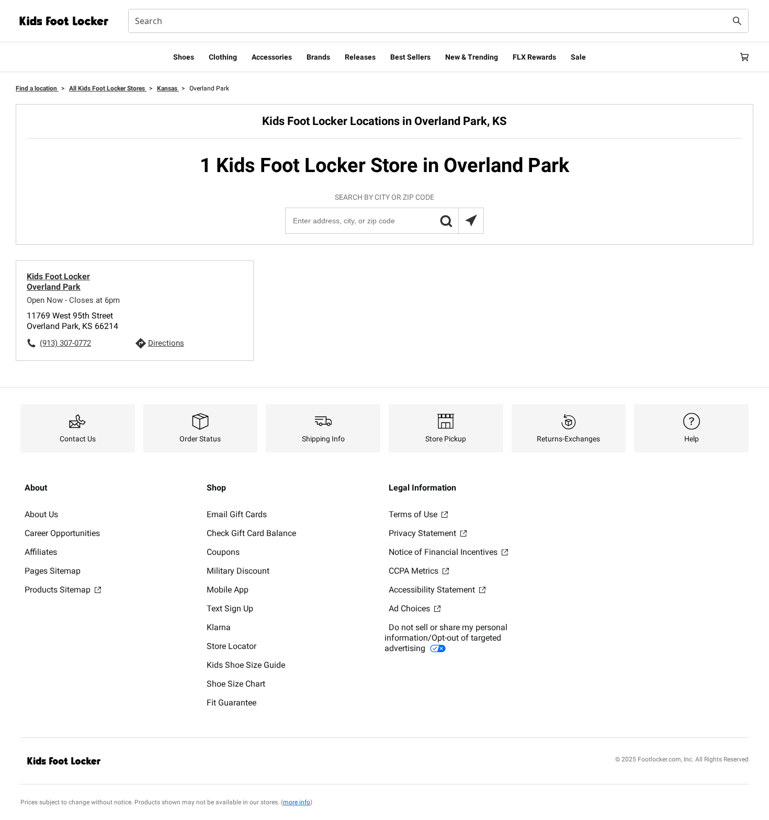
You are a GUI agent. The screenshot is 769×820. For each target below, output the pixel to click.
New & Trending (471, 57)
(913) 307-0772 (65, 343)
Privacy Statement (423, 533)
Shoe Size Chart (236, 684)
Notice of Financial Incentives (444, 552)
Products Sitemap (59, 590)
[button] (445, 220)
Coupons (223, 552)
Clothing (223, 57)
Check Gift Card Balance (251, 533)
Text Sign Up (230, 608)
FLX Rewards (534, 57)
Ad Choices (410, 608)
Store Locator (231, 646)
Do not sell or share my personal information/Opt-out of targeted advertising (445, 637)
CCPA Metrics (414, 571)
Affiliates (41, 552)
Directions (166, 343)
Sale (578, 57)
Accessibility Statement (433, 590)
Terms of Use (414, 514)
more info (296, 802)
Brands (318, 57)
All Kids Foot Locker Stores (107, 88)
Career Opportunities (62, 533)
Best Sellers (410, 57)
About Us (41, 514)
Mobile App (227, 590)
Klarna (219, 627)
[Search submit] (737, 20)
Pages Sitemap (53, 571)
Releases (360, 57)
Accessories (272, 57)
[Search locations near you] (470, 220)
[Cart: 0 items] (744, 57)
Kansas (168, 88)
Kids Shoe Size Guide (246, 665)
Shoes (183, 57)
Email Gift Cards (237, 514)
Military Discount (238, 571)
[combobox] (438, 20)
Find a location (37, 88)
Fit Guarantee (231, 703)
